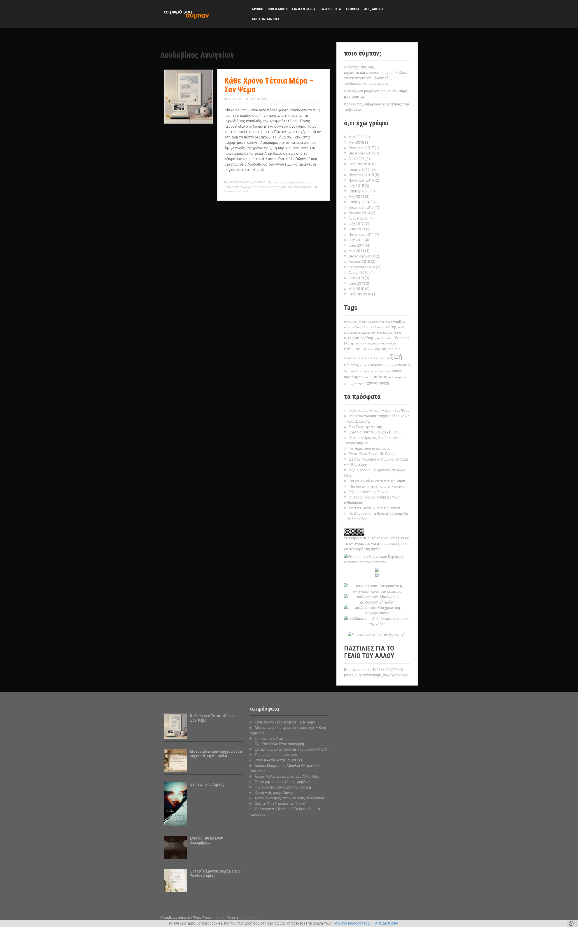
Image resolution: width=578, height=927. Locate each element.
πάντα (388, 371)
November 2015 (361, 180)
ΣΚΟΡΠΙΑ (352, 9)
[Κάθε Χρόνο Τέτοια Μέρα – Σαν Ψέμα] (188, 96)
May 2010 (356, 289)
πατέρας (281, 187)
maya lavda (350, 322)
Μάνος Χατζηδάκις (390, 332)
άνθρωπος (368, 349)
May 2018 (356, 142)
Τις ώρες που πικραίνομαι (370, 448)
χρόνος (373, 383)
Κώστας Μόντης (370, 332)
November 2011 (361, 234)
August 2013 (358, 218)
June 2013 (356, 229)
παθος (397, 371)
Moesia (232, 917)
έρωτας (381, 349)
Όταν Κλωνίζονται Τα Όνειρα (372, 454)
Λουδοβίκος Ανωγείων (240, 187)
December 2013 (361, 207)
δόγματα (362, 358)
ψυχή (384, 383)
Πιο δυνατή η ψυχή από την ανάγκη (377, 486)
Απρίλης (399, 322)
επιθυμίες (373, 358)
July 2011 (356, 240)
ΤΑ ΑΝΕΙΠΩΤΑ (330, 9)
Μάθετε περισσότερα (352, 923)
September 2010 (361, 267)
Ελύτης (391, 327)
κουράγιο (389, 365)
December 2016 (361, 153)
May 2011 (356, 251)
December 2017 (361, 148)
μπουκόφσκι (366, 371)
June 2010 (356, 283)
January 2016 (359, 169)
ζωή (396, 356)
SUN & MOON (278, 9)
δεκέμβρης (350, 358)
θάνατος (304, 182)
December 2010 (361, 256)
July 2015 (356, 186)
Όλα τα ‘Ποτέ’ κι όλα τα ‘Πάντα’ (375, 508)
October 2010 (359, 262)
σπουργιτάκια (401, 377)
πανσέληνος (265, 187)
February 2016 (359, 164)
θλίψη (363, 365)
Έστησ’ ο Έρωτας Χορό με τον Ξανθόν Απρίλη (215, 873)
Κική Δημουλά (352, 332)
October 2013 (359, 213)
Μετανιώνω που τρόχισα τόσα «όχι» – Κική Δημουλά (216, 753)
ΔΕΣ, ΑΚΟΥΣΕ (374, 9)
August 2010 (358, 272)
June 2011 (356, 245)
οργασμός (379, 371)
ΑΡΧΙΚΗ (257, 9)
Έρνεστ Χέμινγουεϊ (367, 322)
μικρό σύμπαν (258, 99)
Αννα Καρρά (385, 322)
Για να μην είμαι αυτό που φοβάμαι (377, 481)
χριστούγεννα (358, 383)
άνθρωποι (353, 348)
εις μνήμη (290, 182)
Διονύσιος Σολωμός (374, 327)
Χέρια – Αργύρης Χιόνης (368, 492)
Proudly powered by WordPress (185, 917)
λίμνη (347, 371)
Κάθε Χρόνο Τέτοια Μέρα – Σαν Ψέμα (269, 85)
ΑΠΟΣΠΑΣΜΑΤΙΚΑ (266, 19)
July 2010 (356, 278)
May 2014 (356, 196)
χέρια (347, 383)
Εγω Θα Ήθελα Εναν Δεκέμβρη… (375, 432)
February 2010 (359, 294)
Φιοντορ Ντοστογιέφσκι (368, 343)
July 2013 (356, 224)
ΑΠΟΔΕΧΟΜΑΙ (386, 923)
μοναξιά (355, 371)
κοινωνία (376, 365)
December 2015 (361, 175)
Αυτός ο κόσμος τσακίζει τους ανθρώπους (290, 798)
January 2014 (359, 202)
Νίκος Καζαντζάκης (359, 338)
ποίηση (380, 376)
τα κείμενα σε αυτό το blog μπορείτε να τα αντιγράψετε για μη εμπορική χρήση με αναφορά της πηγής (376, 543)
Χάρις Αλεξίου (389, 343)
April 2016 (356, 159)
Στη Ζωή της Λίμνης (365, 427)
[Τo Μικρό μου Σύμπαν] (186, 14)
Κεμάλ (401, 327)
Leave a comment (236, 191)
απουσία (277, 182)
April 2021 (356, 137)
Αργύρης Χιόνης (353, 327)
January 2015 (359, 191)
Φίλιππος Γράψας (300, 187)
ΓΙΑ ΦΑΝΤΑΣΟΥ (303, 9)
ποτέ (390, 377)
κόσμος (402, 365)
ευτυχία (384, 358)
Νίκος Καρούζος (384, 338)
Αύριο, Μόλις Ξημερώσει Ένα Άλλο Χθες (287, 776)
